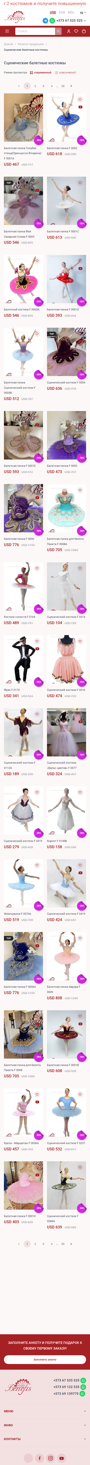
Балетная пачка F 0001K (20, 1216)
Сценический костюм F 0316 (66, 690)
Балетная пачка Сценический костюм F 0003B (19, 388)
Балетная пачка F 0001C (63, 231)
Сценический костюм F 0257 (66, 1143)
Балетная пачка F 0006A (20, 986)
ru (81, 12)
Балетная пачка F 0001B (63, 1065)
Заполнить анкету (45, 1359)
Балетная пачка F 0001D (63, 309)
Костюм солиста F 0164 (19, 616)
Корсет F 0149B (57, 841)
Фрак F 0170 (12, 690)
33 (62, 86)
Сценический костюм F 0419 (66, 913)
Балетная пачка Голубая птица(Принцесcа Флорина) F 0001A (23, 153)
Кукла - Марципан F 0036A (21, 1143)
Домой (8, 44)
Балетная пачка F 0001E (20, 465)
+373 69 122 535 (67, 1387)
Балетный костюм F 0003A (21, 309)
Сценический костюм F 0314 (66, 616)
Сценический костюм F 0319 (23, 841)
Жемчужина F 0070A (17, 913)
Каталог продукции (31, 44)
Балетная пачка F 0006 (19, 538)
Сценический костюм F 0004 (66, 382)
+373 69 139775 (66, 1393)
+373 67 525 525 (70, 21)
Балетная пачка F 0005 (62, 465)
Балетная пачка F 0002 (62, 148)
